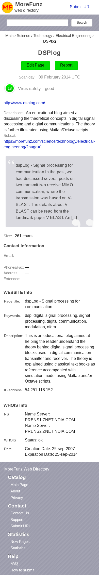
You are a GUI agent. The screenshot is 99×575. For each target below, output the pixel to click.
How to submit (22, 570)
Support (16, 519)
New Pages (20, 541)
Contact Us (19, 513)
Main (9, 35)
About (15, 491)
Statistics (18, 548)
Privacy (16, 497)
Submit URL (81, 7)
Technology (43, 35)
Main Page (19, 484)
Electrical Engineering (73, 35)
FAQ (14, 563)
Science (23, 35)
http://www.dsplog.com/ (24, 102)
